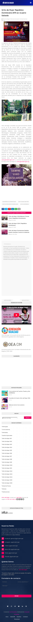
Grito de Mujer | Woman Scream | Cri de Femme (15, 19)
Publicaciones (6, 492)
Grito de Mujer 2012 (7, 441)
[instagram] (11, 606)
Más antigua (25, 300)
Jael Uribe (19, 497)
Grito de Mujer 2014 (7, 447)
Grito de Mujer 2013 (7, 444)
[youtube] (18, 606)
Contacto (25, 616)
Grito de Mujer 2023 (7, 474)
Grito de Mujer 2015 (23, 201)
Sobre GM (12, 616)
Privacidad (17, 619)
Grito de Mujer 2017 (7, 456)
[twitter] (15, 606)
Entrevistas (5, 432)
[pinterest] (26, 606)
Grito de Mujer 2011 (7, 438)
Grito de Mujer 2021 (7, 468)
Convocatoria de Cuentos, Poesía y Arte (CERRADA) (19, 392)
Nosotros (19, 616)
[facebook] (7, 606)
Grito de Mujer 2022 (7, 471)
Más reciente (7, 300)
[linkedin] (22, 606)
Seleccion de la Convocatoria (16, 405)
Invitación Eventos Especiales (10, 204)
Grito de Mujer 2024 (7, 477)
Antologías (5, 426)
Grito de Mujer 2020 (7, 465)
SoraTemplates (13, 612)
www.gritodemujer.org (23, 161)
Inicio (7, 616)
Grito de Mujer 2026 (7, 483)
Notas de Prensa (24, 204)
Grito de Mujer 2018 (7, 459)
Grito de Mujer (5, 497)
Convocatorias (6, 429)
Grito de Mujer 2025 (7, 480)
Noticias (4, 489)
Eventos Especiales (7, 435)
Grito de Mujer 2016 (7, 453)
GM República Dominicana (9, 201)
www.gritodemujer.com (8, 160)
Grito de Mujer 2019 (7, 462)
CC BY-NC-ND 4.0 (11, 499)
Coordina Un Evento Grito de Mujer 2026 (19, 398)
